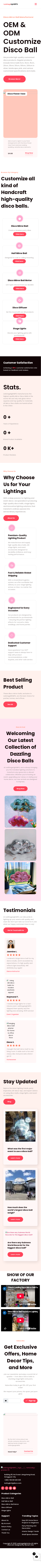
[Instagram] (6, 1488)
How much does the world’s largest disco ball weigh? (20, 1210)
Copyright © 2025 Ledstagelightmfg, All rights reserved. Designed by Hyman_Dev (20, 1544)
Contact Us (28, 1451)
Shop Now (29, 153)
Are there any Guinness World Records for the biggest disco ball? (19, 1245)
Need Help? (12, 1452)
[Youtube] (14, 1488)
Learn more (15, 1158)
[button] (36, 4)
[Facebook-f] (2, 1488)
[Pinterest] (10, 1488)
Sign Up (31, 1400)
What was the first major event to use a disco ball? (20, 1150)
